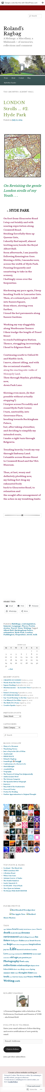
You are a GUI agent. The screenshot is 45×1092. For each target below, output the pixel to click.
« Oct (10, 669)
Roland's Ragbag (13, 31)
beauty (20, 929)
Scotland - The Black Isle (12, 868)
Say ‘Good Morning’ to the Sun (15, 698)
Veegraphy (7, 772)
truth (6, 976)
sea (11, 969)
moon (35, 954)
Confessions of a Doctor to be (14, 764)
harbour (26, 941)
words (37, 976)
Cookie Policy (13, 1082)
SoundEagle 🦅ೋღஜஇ (12, 761)
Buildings (16, 624)
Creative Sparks (9, 705)
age (4, 929)
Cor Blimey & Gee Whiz (12, 700)
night (39, 954)
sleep (22, 969)
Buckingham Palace (24, 630)
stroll (29, 634)
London (29, 632)
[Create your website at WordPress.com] (22, 2)
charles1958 (7, 754)
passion (25, 958)
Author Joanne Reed (10, 777)
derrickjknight (8, 767)
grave (16, 941)
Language (16, 626)
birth (25, 929)
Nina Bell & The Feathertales (14, 787)
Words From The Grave (12, 683)
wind (25, 977)
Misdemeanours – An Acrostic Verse (17, 688)
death (6, 932)
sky (19, 969)
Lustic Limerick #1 (10, 883)
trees (35, 973)
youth (17, 981)
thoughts (23, 972)
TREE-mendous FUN (11, 871)
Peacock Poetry (9, 789)
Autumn (9, 929)
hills (4, 944)
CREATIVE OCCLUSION (12, 680)
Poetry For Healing (10, 792)
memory (27, 953)
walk (35, 634)
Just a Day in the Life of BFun (14, 751)
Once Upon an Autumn (11, 888)
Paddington (9, 634)
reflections (9, 965)
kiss (8, 950)
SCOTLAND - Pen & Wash (12, 886)
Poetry (32, 626)
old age (14, 957)
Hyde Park (19, 632)
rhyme (33, 966)
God (12, 940)
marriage (11, 954)
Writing (27, 628)
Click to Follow (12, 1049)
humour (7, 626)
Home (6, 78)
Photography (11, 961)
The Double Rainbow (11, 881)
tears (16, 973)
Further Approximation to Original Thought (19, 794)
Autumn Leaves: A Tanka (12, 878)
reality (26, 962)
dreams (25, 932)
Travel (14, 628)
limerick (20, 949)
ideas (18, 944)
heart (32, 940)
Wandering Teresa (10, 749)
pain (20, 958)
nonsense (6, 958)
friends (31, 937)
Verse (20, 628)
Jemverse (6, 784)
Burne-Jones (31, 929)
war (10, 977)
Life (13, 949)
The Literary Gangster (11, 779)
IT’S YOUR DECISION (11, 695)
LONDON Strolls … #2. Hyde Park (15, 108)
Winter (30, 977)
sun (12, 972)
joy (4, 949)
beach (15, 929)
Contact (21, 78)
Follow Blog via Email (16, 1025)
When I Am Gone (9, 876)
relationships (23, 965)
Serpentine (20, 634)
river (37, 966)
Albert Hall (8, 630)
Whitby (20, 977)
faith (21, 937)
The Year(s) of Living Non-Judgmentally (18, 774)
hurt (14, 944)
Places (25, 626)
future (6, 940)
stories (6, 628)
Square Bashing (9, 685)
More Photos (9, 918)
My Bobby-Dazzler (10, 83)
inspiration (35, 944)
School (6, 969)
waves (15, 977)
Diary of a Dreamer (10, 746)
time (30, 972)
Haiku (21, 940)
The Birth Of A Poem (11, 703)
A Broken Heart (9, 873)
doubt (13, 933)
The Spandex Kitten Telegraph (14, 782)
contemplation (28, 624)
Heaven (38, 941)
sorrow (27, 969)
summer (6, 973)
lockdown (27, 949)
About (13, 78)
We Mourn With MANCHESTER (15, 891)
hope (10, 944)
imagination (24, 944)
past (30, 958)
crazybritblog (8, 769)
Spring (32, 969)
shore (15, 969)
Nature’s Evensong (10, 693)
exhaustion (8, 632)
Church (39, 929)
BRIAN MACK (8, 756)
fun (36, 937)
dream (18, 933)
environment (11, 937)
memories (19, 954)
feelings (26, 937)
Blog (28, 78)
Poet (22, 961)
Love (5, 953)
